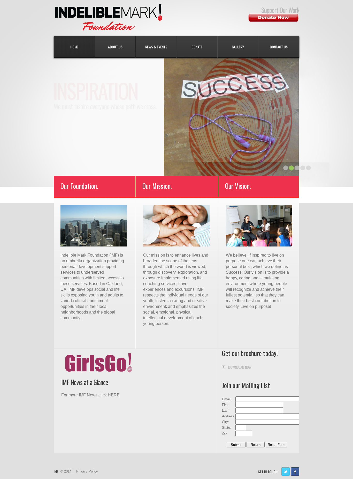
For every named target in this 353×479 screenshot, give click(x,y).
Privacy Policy (87, 471)
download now (239, 367)
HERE (114, 395)
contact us (279, 46)
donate (196, 46)
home (74, 46)
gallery (238, 46)
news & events (156, 46)
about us (115, 46)
